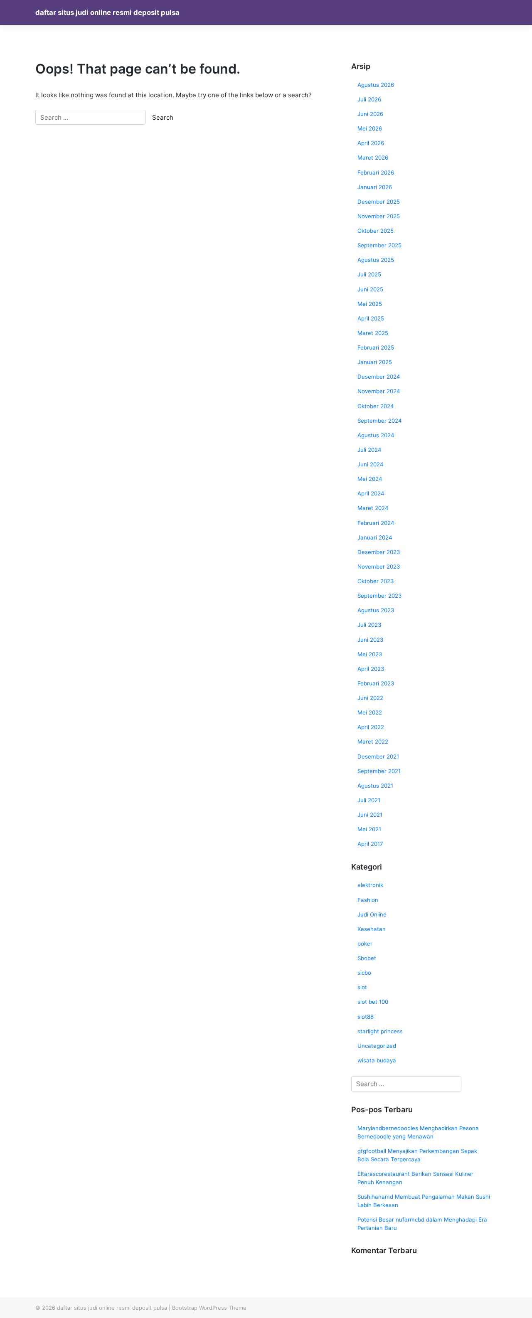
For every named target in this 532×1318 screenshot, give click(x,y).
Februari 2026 (375, 172)
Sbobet (366, 958)
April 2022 (370, 727)
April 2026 (370, 143)
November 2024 (378, 391)
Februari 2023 (375, 683)
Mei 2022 (369, 712)
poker (364, 943)
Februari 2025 (375, 347)
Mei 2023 (369, 654)
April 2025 (370, 318)
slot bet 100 (372, 1001)
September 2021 (379, 771)
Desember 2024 (378, 376)
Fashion (367, 900)
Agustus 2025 (375, 259)
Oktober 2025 (375, 230)
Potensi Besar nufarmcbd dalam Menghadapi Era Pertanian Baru (422, 1223)
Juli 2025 (369, 274)
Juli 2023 (369, 624)
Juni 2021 (369, 814)
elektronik (370, 885)
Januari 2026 (374, 187)
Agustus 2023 (375, 610)
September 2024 (379, 420)
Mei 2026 (369, 128)
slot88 (365, 1016)
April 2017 (370, 843)
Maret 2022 (372, 741)
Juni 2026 (370, 114)
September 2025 (379, 245)
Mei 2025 (369, 304)
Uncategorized (376, 1045)
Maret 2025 (372, 333)
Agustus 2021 (375, 785)
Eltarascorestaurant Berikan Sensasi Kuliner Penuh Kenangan (415, 1177)
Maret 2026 (372, 157)
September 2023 (379, 595)
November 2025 (378, 216)
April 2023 (370, 668)
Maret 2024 (373, 508)
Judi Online (372, 914)
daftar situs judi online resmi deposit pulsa (107, 12)
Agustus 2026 (375, 84)
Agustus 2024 (375, 435)
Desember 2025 (378, 201)
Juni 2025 (370, 289)
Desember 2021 (378, 756)
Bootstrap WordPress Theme (209, 1307)
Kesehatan (371, 929)
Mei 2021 (369, 829)
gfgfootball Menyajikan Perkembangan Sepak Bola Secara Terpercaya (417, 1155)
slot (362, 987)
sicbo (364, 972)
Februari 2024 (375, 523)
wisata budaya (376, 1060)
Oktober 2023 (375, 581)
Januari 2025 (374, 362)
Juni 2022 (370, 698)
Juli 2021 (368, 800)
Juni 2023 (370, 639)
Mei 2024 (369, 478)
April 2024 (370, 493)
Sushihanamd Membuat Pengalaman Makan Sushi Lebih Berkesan (423, 1200)
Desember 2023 (378, 552)
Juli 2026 (369, 99)
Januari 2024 (374, 537)
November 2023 (378, 566)
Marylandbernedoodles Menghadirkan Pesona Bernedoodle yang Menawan (418, 1132)
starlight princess (380, 1031)
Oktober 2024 (375, 406)
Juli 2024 (369, 449)
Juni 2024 (370, 464)
